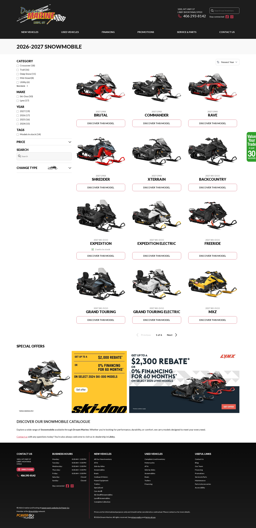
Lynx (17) (24, 100)
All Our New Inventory (103, 459)
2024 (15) (25, 123)
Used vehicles (70, 32)
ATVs (96, 463)
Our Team (199, 466)
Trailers (97, 484)
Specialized (98, 488)
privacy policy (136, 517)
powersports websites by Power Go (55, 508)
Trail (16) (24, 69)
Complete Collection (102, 502)
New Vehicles (29, 32)
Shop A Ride (33, 511)
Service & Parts (186, 32)
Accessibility (200, 488)
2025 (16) (25, 119)
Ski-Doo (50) (26, 96)
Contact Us (227, 32)
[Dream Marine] (41, 14)
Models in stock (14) (30, 134)
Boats (96, 473)
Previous (146, 334)
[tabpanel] (69, 470)
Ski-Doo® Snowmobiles (103, 495)
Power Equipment (101, 480)
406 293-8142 (194, 16)
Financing (108, 32)
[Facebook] (227, 17)
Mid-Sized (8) (27, 77)
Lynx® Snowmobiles (102, 498)
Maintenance (200, 480)
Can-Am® (98, 491)
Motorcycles (150, 463)
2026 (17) (25, 115)
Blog (197, 463)
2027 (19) (25, 111)
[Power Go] (43, 516)
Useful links (203, 453)
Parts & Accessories (203, 484)
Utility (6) (25, 82)
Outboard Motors (101, 477)
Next (169, 334)
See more (21, 86)
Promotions (145, 32)
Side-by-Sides (99, 466)
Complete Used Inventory (155, 459)
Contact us (22, 436)
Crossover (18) (27, 65)
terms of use (150, 517)
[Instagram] (232, 17)
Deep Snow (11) (28, 73)
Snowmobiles (99, 470)
